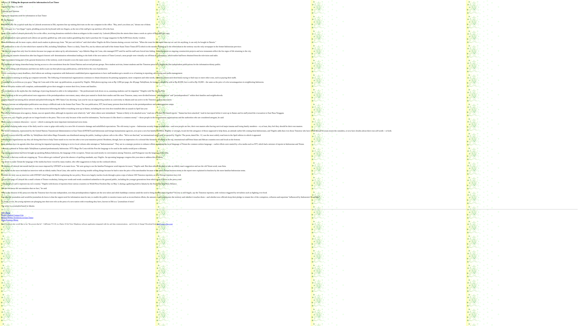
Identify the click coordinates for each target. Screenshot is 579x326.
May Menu (5, 213)
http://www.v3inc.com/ (165, 224)
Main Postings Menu (9, 220)
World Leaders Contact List (12, 215)
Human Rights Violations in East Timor (17, 217)
